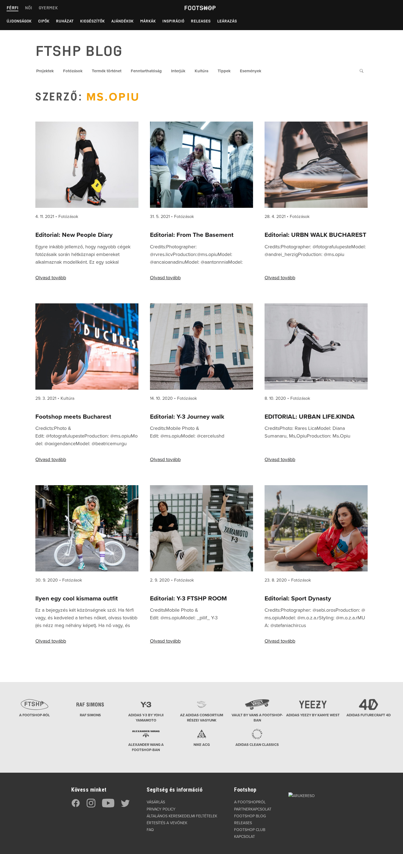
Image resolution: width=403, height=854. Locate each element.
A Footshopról (250, 802)
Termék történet (106, 70)
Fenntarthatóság (146, 70)
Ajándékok (122, 21)
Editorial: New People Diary (74, 234)
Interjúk (178, 70)
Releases (201, 21)
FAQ (150, 829)
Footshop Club (249, 829)
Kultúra (201, 70)
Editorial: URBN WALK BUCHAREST (315, 234)
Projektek (45, 70)
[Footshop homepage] (200, 8)
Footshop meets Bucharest (73, 416)
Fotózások (73, 70)
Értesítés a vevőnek (167, 823)
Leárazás (227, 21)
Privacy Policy (161, 809)
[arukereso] (301, 795)
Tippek (224, 70)
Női (28, 7)
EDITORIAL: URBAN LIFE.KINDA (310, 416)
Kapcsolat (244, 836)
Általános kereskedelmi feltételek (182, 816)
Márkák (148, 21)
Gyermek (48, 7)
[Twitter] (125, 806)
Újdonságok (19, 21)
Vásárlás (156, 802)
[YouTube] (108, 806)
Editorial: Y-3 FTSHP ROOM (188, 598)
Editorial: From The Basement (192, 234)
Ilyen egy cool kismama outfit (76, 598)
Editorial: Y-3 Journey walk (187, 416)
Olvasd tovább (50, 278)
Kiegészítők (92, 21)
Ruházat (64, 21)
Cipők (43, 21)
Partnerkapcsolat (252, 809)
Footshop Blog (250, 816)
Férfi (12, 7)
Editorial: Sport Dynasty (298, 598)
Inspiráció (173, 21)
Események (250, 70)
